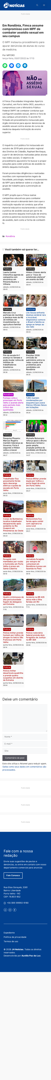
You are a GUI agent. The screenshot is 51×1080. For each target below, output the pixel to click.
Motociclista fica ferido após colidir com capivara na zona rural (34, 522)
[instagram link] (10, 910)
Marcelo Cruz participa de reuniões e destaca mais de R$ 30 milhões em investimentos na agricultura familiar (13, 318)
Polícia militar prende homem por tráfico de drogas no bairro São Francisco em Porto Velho (13, 637)
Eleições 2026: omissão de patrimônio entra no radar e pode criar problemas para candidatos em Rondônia (35, 362)
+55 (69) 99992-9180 (18, 903)
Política (7, 269)
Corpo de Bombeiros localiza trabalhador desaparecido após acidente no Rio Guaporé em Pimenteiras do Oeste (13, 525)
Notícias (31, 309)
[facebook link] (14, 910)
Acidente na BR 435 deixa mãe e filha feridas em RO (35, 599)
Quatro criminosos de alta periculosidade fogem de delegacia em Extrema (13, 600)
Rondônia (10, 236)
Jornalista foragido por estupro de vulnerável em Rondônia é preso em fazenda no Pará (36, 564)
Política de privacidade (15, 937)
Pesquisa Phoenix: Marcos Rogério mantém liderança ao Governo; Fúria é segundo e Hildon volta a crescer (13, 444)
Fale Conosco (13, 875)
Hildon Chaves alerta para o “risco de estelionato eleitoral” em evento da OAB (36, 275)
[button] (37, 5)
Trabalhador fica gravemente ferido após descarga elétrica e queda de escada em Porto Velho (12, 484)
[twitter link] (5, 910)
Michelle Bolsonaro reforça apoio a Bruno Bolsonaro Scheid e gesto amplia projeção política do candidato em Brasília (36, 444)
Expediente (9, 932)
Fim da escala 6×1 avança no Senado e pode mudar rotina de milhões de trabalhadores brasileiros (13, 361)
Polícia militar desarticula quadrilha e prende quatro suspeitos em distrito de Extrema (13, 675)
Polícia (7, 475)
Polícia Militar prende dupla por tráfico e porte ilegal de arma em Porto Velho (36, 482)
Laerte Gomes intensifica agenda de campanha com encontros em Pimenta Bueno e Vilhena (13, 278)
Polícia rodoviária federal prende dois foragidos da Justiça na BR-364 (35, 636)
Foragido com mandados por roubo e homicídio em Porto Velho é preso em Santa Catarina (13, 564)
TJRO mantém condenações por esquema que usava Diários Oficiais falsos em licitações (36, 402)
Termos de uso (11, 941)
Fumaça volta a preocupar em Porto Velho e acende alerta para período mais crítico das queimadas (13, 404)
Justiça (30, 394)
